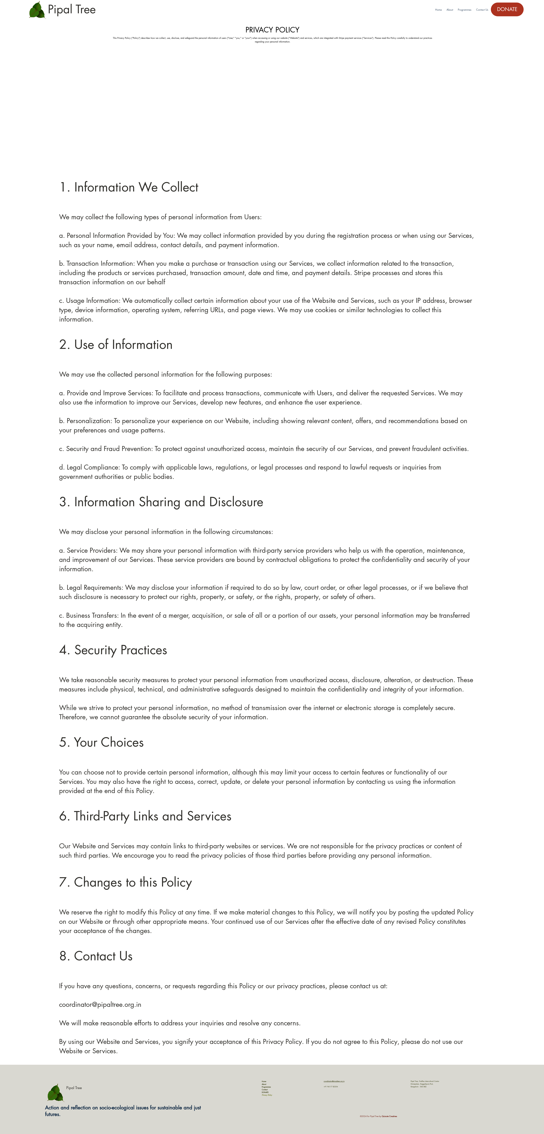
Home (264, 1081)
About (264, 1084)
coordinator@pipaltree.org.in (100, 1004)
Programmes (266, 1087)
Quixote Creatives (389, 1116)
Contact (265, 1089)
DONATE (265, 1092)
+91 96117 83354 (331, 1086)
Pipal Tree (72, 9)
